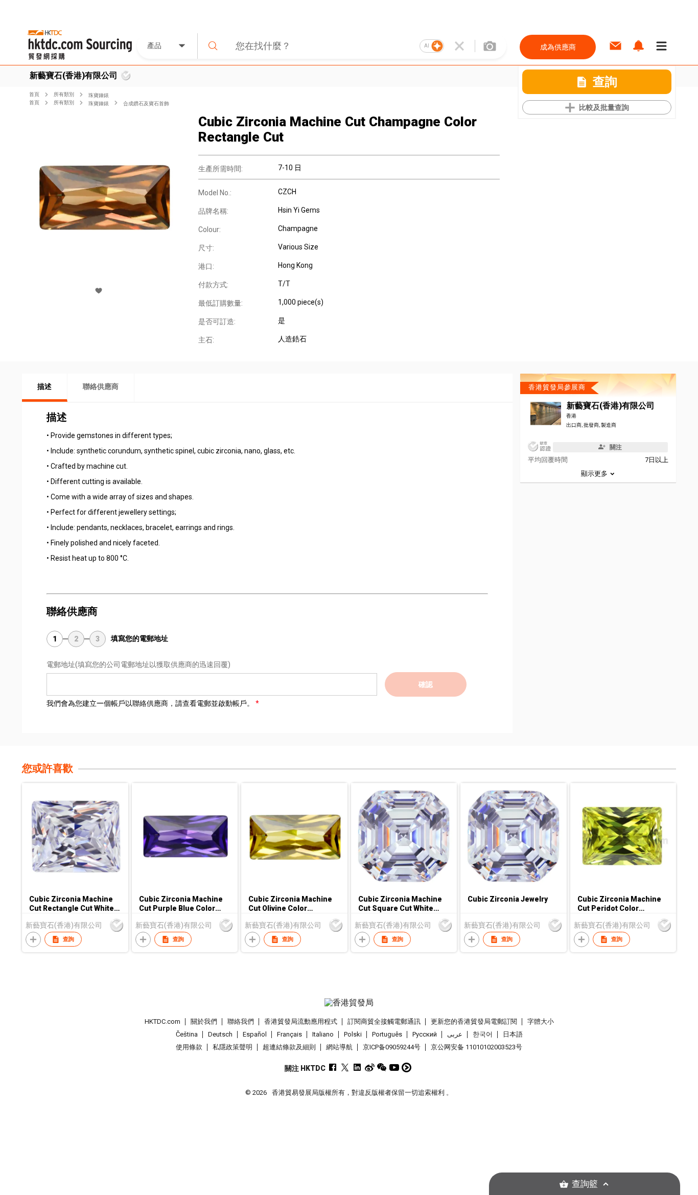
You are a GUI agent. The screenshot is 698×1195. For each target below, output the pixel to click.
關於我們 (204, 1021)
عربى (454, 1034)
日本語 (513, 1034)
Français (289, 1034)
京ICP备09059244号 (392, 1047)
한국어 (483, 1034)
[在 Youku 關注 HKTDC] (406, 1067)
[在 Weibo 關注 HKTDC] (370, 1067)
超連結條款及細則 (289, 1047)
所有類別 (64, 94)
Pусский (424, 1034)
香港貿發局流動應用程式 (300, 1021)
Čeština (187, 1034)
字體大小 (540, 1021)
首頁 (34, 94)
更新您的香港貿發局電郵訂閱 (474, 1021)
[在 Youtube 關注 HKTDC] (394, 1067)
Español (255, 1034)
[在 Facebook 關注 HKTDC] (333, 1067)
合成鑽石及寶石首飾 (146, 103)
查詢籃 (585, 1184)
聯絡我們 (240, 1021)
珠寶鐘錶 (98, 95)
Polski (353, 1034)
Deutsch (220, 1034)
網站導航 (339, 1047)
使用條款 (189, 1047)
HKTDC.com (162, 1021)
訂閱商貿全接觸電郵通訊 (384, 1021)
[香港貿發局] (349, 1002)
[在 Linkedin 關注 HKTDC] (357, 1067)
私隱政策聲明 (232, 1047)
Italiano (323, 1034)
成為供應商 (558, 47)
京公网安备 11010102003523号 (476, 1047)
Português (387, 1034)
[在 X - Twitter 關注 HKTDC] (345, 1067)
